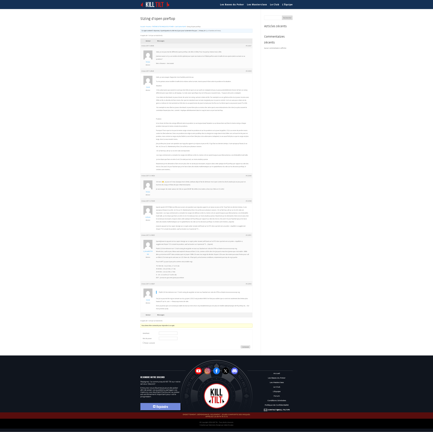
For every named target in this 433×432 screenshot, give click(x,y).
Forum (277, 396)
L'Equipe (277, 391)
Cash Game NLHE (180, 27)
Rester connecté (150, 343)
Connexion (245, 347)
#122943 (248, 176)
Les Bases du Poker (232, 5)
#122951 (248, 235)
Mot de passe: (147, 338)
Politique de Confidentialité (277, 405)
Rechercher (287, 18)
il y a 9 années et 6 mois (213, 31)
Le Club (274, 5)
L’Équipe (287, 5)
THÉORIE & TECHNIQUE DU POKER (163, 27)
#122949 (248, 201)
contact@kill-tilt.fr (279, 410)
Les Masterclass (257, 5)
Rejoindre (161, 406)
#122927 (248, 46)
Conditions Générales (276, 400)
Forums (148, 27)
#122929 (248, 71)
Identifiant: (146, 333)
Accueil (142, 27)
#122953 (248, 284)
